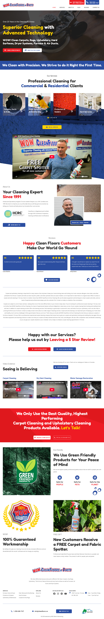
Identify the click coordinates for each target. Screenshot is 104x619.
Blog (79, 7)
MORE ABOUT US (15, 225)
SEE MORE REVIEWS (53, 280)
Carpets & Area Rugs (24, 597)
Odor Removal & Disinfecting (26, 593)
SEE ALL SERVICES (53, 127)
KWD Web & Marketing (57, 616)
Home (54, 7)
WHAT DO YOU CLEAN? (33, 50)
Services (62, 7)
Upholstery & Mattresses (9, 597)
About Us (71, 7)
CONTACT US (65, 611)
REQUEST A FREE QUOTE (43, 437)
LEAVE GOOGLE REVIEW (40, 349)
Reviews (86, 7)
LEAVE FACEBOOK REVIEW (66, 349)
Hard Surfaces (22, 595)
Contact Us (96, 7)
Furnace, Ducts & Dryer (9, 593)
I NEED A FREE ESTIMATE (13, 50)
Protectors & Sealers (8, 595)
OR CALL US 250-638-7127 (63, 437)
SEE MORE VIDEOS (62, 367)
